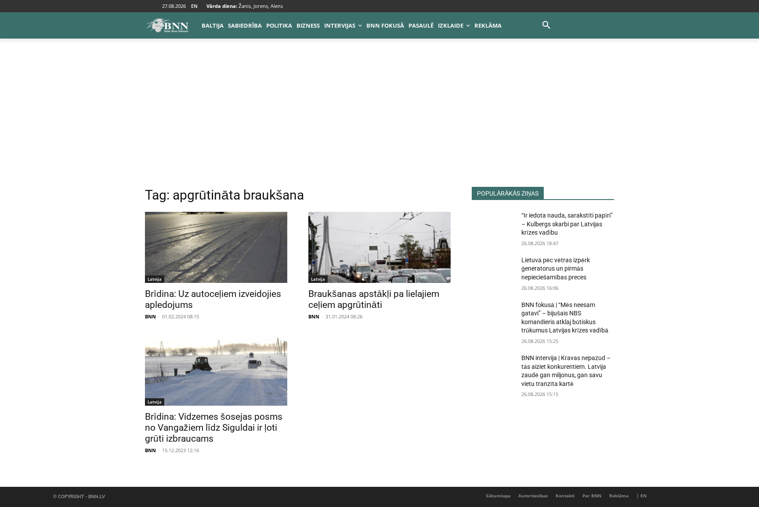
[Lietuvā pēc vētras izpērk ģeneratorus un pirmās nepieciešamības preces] (493, 271)
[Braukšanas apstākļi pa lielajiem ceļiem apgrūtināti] (379, 247)
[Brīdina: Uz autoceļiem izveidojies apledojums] (216, 247)
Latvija (155, 279)
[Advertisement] (379, 121)
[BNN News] (167, 25)
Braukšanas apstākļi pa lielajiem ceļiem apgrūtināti (373, 299)
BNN (150, 316)
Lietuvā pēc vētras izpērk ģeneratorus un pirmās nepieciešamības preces (555, 269)
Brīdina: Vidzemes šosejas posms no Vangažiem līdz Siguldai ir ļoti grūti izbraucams (213, 427)
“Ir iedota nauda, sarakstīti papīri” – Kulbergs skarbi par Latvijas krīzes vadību (567, 224)
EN (194, 6)
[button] (546, 25)
